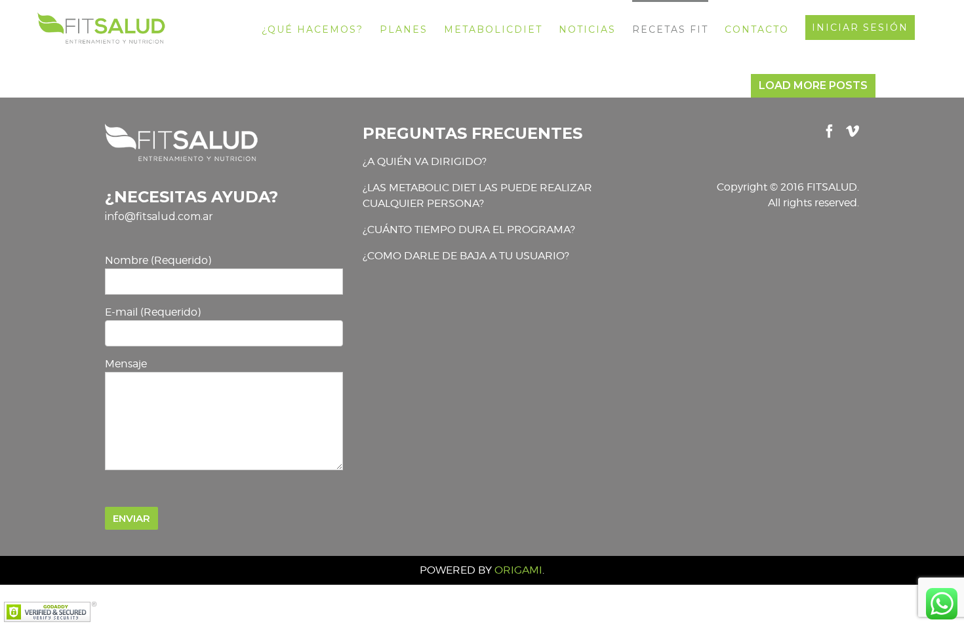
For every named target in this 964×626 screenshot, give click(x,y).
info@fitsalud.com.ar (159, 216)
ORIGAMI (518, 570)
